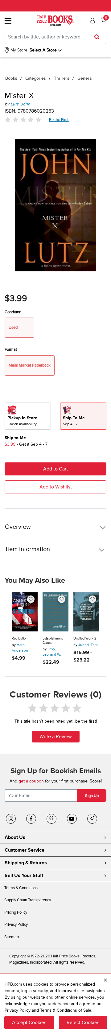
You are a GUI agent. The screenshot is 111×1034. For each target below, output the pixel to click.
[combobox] (55, 37)
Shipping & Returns (26, 863)
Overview (18, 527)
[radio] (28, 416)
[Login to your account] (91, 21)
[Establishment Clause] (55, 611)
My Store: (18, 50)
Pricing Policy (15, 912)
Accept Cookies (29, 1022)
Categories (35, 78)
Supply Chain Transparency (27, 900)
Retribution (19, 638)
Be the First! (59, 119)
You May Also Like (35, 580)
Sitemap (11, 936)
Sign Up (92, 795)
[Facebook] (31, 819)
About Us (15, 837)
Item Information (28, 549)
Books (11, 78)
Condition (13, 312)
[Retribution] (25, 611)
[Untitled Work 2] (86, 611)
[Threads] (51, 819)
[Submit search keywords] (98, 37)
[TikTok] (92, 819)
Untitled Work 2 (84, 638)
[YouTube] (72, 819)
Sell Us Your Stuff (24, 875)
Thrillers (61, 78)
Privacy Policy (16, 924)
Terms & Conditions (21, 887)
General (84, 78)
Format (11, 349)
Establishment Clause (53, 640)
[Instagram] (11, 819)
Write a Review (55, 736)
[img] (23, 119)
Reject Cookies (83, 1022)
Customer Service (24, 850)
